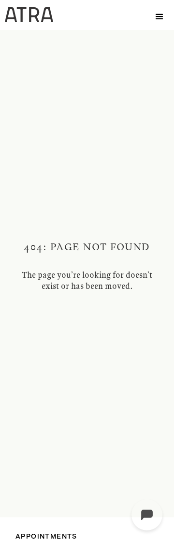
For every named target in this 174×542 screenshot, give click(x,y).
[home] (26, 14)
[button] (159, 15)
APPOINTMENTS (46, 537)
